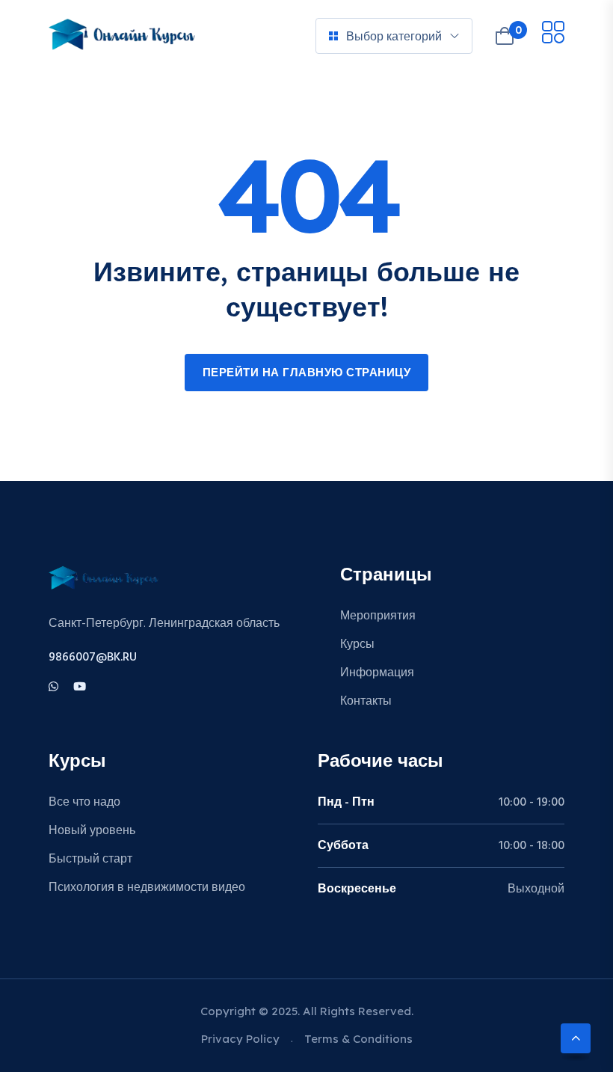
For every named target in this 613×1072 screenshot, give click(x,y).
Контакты (366, 701)
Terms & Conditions (358, 1039)
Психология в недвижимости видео (147, 888)
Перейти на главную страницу (307, 373)
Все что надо (84, 802)
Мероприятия (378, 616)
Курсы (357, 645)
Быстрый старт (90, 859)
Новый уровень (92, 831)
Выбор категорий (394, 35)
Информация (377, 673)
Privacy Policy (240, 1039)
